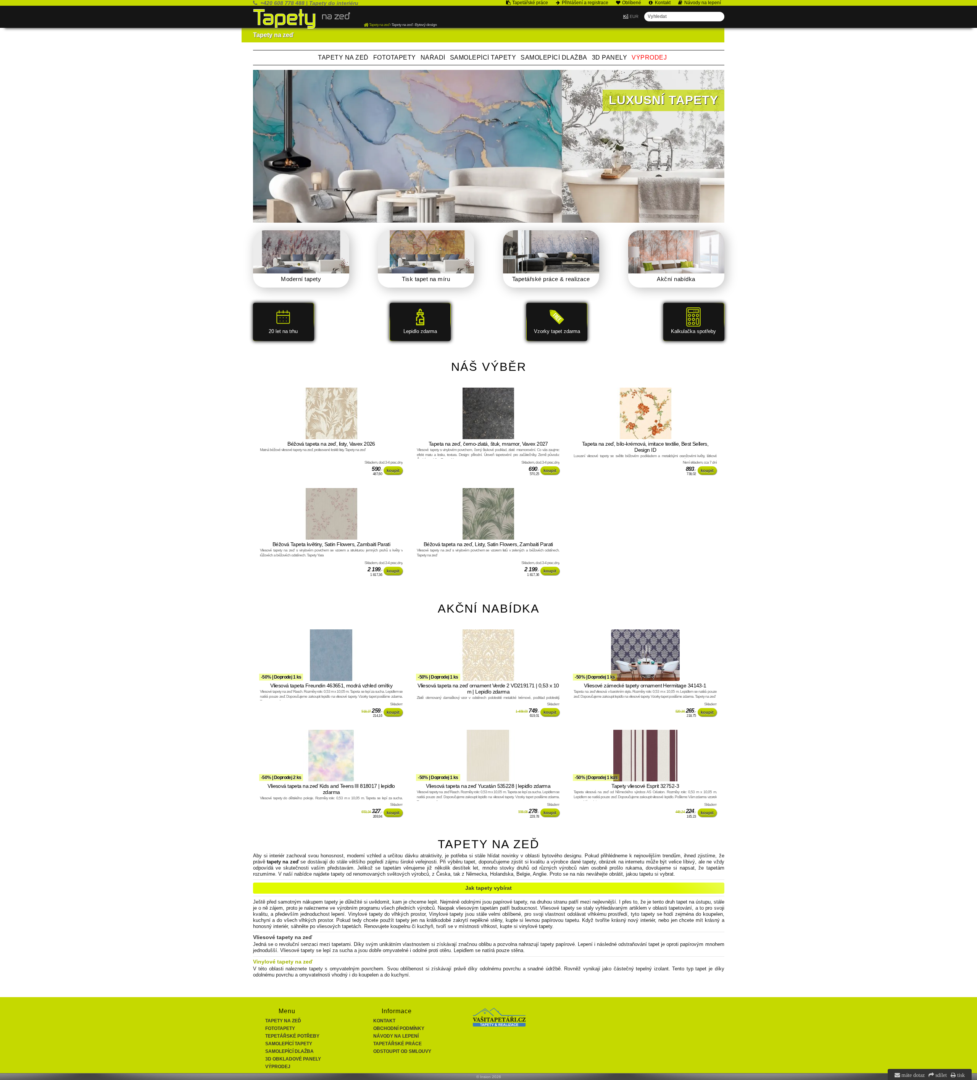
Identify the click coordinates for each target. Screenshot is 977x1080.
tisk (960, 1075)
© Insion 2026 (488, 1077)
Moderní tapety (301, 279)
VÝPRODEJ (649, 57)
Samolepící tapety (483, 57)
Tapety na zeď (343, 57)
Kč (626, 16)
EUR (634, 16)
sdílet (940, 1075)
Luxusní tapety (663, 100)
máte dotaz (912, 1075)
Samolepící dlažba (554, 57)
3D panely (609, 57)
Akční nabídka (676, 279)
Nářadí (433, 57)
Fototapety (394, 57)
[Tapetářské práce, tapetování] (499, 1025)
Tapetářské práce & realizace (551, 279)
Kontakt (384, 1021)
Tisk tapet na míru (426, 279)
